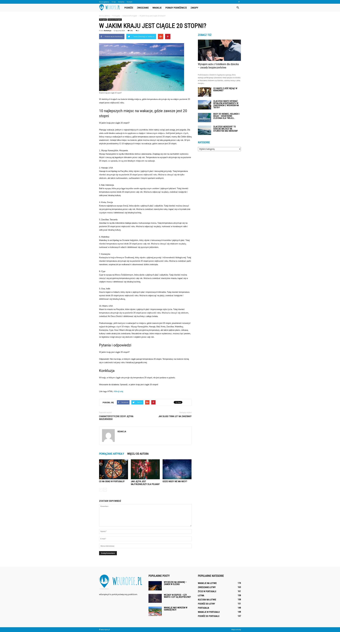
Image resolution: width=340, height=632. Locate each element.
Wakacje (157, 7)
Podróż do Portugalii (208, 616)
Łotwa (201, 595)
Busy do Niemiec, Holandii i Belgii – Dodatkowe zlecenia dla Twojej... (226, 116)
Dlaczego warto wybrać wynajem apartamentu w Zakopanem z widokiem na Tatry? (226, 104)
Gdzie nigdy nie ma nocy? (175, 481)
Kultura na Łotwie (207, 599)
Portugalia (103, 19)
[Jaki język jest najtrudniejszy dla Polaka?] (145, 469)
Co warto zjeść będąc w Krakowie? (225, 89)
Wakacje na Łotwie (207, 583)
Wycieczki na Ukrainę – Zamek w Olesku (175, 583)
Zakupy (194, 7)
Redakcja (107, 30)
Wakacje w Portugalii (209, 612)
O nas (114, 2)
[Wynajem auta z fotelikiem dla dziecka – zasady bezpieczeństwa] (219, 50)
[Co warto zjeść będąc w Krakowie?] (204, 92)
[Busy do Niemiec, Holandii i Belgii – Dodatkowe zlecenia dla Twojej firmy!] (204, 117)
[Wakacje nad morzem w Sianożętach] (155, 611)
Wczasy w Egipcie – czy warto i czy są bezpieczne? (177, 596)
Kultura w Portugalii (114, 19)
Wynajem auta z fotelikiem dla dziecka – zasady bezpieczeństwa (218, 66)
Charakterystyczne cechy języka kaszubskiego (116, 417)
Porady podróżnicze (176, 7)
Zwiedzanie (143, 7)
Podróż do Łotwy (206, 604)
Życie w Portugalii (207, 591)
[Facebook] (239, 2)
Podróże (128, 7)
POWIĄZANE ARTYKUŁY (111, 453)
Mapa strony (236, 629)
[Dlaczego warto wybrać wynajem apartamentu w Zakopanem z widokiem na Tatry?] (204, 104)
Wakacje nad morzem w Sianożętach (175, 608)
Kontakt (129, 2)
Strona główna (104, 2)
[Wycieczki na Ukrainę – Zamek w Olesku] (155, 585)
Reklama (121, 2)
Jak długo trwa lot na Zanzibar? (175, 416)
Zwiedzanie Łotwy (207, 587)
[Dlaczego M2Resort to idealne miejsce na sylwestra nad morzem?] (204, 130)
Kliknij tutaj (118, 391)
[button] (238, 8)
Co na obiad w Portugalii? (112, 481)
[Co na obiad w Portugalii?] (113, 469)
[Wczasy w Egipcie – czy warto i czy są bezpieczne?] (155, 598)
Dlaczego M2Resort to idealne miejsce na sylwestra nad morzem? (225, 128)
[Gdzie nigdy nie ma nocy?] (177, 469)
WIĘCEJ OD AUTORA (138, 453)
